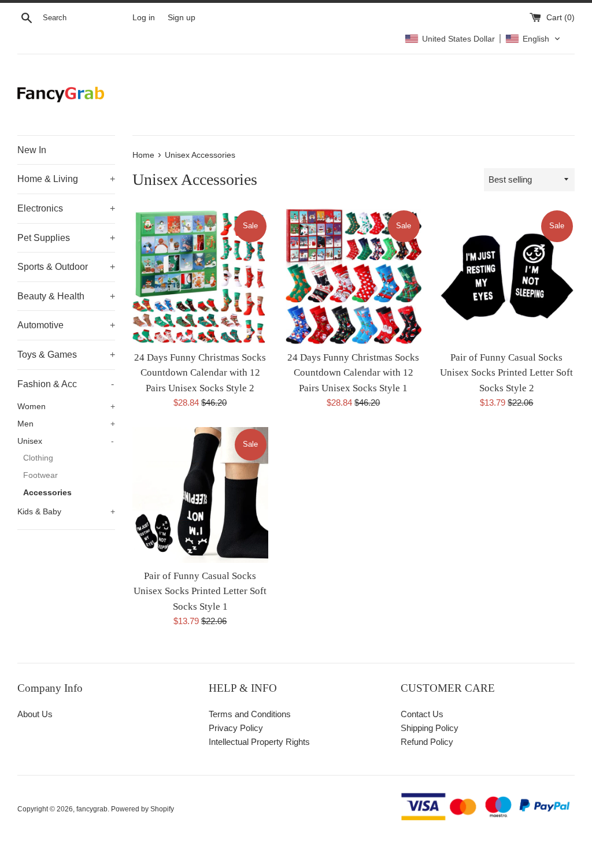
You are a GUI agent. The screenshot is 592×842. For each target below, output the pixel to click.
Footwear (40, 475)
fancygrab (92, 809)
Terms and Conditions (250, 714)
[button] (482, 38)
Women (66, 406)
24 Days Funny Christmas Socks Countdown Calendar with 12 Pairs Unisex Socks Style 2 (200, 373)
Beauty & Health (66, 296)
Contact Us (422, 714)
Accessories (47, 492)
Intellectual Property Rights (259, 742)
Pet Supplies (66, 238)
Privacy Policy (236, 728)
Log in (143, 17)
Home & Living (66, 179)
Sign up (181, 17)
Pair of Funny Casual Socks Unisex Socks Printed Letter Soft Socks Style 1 (200, 591)
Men (66, 424)
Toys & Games (66, 354)
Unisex (65, 441)
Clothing (38, 458)
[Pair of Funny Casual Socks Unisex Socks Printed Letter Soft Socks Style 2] (507, 276)
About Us (35, 714)
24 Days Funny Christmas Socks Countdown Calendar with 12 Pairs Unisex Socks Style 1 (353, 373)
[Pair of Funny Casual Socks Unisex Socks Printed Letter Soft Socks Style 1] (200, 495)
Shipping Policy (429, 728)
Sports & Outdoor (66, 267)
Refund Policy (427, 742)
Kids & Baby (66, 511)
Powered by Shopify (142, 809)
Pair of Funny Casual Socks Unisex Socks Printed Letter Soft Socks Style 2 (506, 373)
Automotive (66, 325)
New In (31, 150)
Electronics (66, 208)
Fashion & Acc (65, 384)
